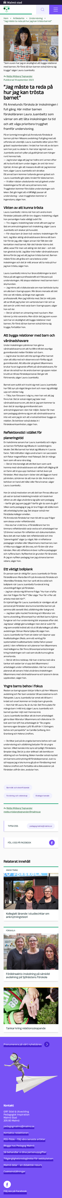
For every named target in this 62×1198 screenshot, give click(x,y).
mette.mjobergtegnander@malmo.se (22, 811)
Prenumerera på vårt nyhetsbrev (23, 1044)
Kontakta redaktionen (16, 1132)
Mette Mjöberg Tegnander (19, 808)
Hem (6, 18)
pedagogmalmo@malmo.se (19, 1126)
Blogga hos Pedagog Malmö (19, 1145)
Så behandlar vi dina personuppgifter (25, 1152)
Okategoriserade (42, 796)
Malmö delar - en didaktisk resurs (23, 1165)
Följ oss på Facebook (15, 1191)
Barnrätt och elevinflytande (17, 787)
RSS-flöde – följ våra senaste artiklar (24, 1139)
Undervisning (36, 18)
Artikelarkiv (18, 18)
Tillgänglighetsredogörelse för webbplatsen (28, 1158)
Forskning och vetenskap (16, 796)
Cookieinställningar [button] (14, 1171)
